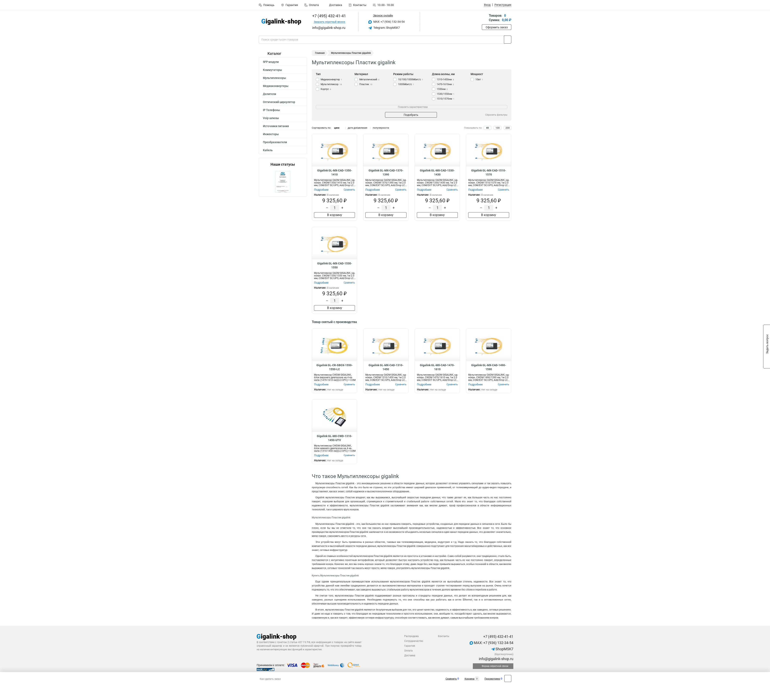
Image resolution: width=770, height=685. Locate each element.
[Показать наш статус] (283, 181)
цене (336, 127)
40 (487, 127)
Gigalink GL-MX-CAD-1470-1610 (437, 367)
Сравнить (451, 678)
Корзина (469, 678)
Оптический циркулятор (279, 102)
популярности (381, 127)
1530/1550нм (445, 94)
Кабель (268, 150)
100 (497, 127)
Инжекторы (271, 134)
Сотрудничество (413, 641)
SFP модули (271, 61)
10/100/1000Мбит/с (410, 79)
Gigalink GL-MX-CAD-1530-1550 (334, 265)
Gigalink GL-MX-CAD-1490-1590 (488, 367)
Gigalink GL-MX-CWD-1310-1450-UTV (334, 438)
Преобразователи (275, 142)
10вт (479, 79)
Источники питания (276, 126)
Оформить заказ (497, 27)
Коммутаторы (272, 69)
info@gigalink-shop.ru (495, 659)
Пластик (365, 84)
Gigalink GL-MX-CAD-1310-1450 (386, 367)
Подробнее (321, 189)
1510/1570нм (445, 98)
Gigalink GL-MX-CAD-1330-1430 (437, 172)
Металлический (369, 79)
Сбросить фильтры (496, 114)
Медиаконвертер (331, 79)
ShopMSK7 (504, 649)
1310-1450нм (445, 79)
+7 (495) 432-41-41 (328, 15)
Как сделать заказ (270, 679)
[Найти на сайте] (507, 40)
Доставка (335, 5)
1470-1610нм (445, 84)
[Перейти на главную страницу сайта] (281, 22)
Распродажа (411, 636)
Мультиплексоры (274, 78)
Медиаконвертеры (275, 86)
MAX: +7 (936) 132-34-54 (389, 21)
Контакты (359, 5)
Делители (269, 94)
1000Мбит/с (406, 84)
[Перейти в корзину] (484, 18)
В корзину (334, 215)
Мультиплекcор (331, 84)
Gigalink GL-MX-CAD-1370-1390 (386, 172)
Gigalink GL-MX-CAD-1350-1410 (334, 172)
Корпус (326, 89)
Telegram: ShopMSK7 (386, 27)
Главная (320, 53)
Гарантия (292, 5)
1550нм (442, 89)
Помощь (269, 5)
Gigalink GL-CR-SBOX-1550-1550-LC (334, 367)
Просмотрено (492, 678)
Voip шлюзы (271, 118)
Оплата (314, 5)
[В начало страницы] (507, 678)
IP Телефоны (271, 110)
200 (508, 127)
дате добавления (357, 127)
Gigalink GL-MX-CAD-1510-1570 (488, 172)
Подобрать (411, 114)
